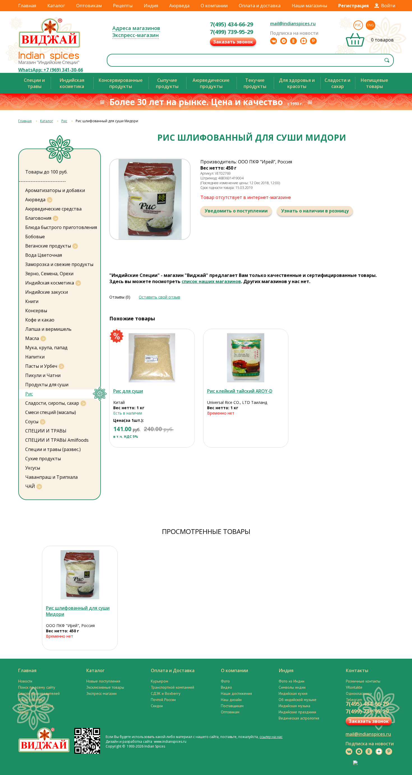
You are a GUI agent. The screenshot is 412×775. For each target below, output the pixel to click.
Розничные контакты (363, 681)
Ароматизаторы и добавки (55, 190)
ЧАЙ (30, 486)
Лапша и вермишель (48, 329)
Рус (358, 25)
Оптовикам (89, 6)
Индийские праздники (297, 711)
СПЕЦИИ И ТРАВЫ (45, 431)
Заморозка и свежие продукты (59, 264)
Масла (32, 338)
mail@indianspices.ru (293, 23)
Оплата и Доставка (173, 670)
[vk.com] (273, 41)
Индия (151, 6)
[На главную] (49, 47)
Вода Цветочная (43, 255)
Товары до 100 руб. (46, 172)
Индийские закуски (46, 292)
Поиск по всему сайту (36, 687)
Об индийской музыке (297, 699)
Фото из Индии (291, 681)
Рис (64, 121)
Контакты (357, 670)
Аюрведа (179, 6)
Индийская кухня (293, 693)
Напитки (35, 357)
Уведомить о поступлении (236, 211)
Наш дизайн (231, 699)
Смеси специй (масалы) (50, 412)
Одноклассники (359, 693)
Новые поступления (103, 681)
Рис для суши (128, 391)
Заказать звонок (233, 42)
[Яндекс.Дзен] (303, 41)
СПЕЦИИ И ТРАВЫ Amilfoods (57, 440)
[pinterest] (313, 41)
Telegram (354, 699)
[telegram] (283, 41)
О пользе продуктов (35, 705)
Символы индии (292, 687)
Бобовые (35, 236)
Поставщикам (232, 705)
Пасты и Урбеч (41, 366)
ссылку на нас (271, 736)
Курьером (159, 681)
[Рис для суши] (152, 357)
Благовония (38, 218)
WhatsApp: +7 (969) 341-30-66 (50, 70)
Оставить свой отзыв (159, 297)
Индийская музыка (294, 705)
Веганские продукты (48, 246)
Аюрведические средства (53, 209)
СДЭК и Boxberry (165, 693)
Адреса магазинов (136, 28)
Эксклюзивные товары (105, 687)
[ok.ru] (293, 41)
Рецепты (123, 6)
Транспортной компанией (172, 687)
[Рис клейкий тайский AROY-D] (246, 357)
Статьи (23, 711)
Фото (225, 681)
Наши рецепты (31, 699)
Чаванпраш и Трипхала (51, 477)
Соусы (31, 421)
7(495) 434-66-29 (231, 24)
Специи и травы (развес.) (53, 449)
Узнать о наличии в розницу (315, 211)
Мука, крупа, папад (46, 347)
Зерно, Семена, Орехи (49, 273)
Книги (31, 301)
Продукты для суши (46, 384)
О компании (214, 6)
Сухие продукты (43, 458)
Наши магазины (309, 6)
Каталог (56, 6)
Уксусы (32, 468)
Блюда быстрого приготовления (61, 227)
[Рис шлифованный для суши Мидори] (80, 574)
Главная (27, 6)
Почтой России (163, 699)
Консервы (36, 310)
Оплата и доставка (260, 6)
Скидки (157, 705)
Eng (370, 25)
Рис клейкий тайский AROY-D (239, 391)
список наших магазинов (211, 281)
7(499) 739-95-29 (231, 32)
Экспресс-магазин (135, 35)
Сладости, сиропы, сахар (52, 403)
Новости (25, 681)
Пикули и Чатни (43, 375)
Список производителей (39, 693)
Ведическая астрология (299, 718)
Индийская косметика (49, 283)
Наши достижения (236, 693)
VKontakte (354, 687)
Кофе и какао (39, 320)
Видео (226, 687)
